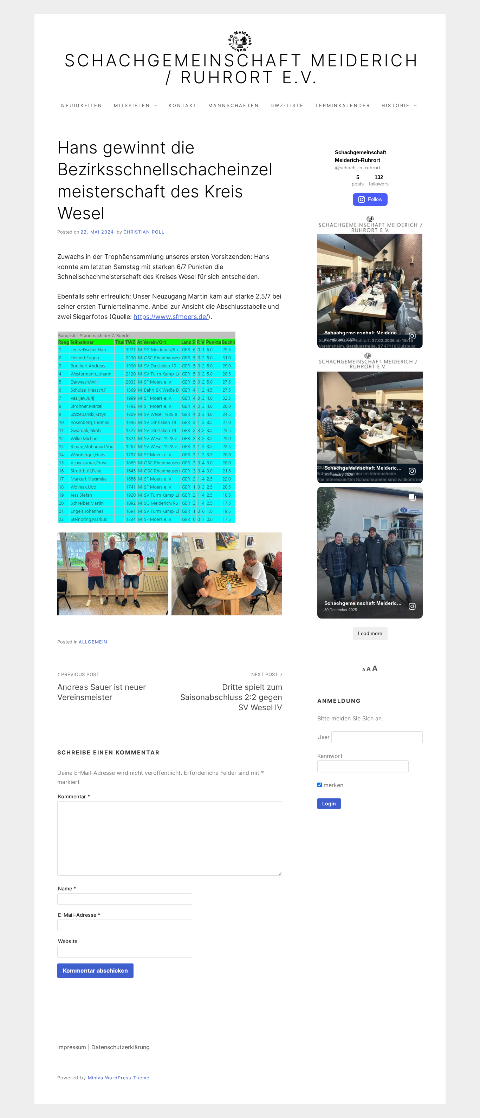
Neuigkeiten (82, 105)
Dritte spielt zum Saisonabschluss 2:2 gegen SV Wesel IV (231, 692)
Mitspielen (132, 105)
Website (67, 941)
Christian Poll (143, 232)
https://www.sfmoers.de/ (171, 316)
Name (67, 888)
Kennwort (330, 755)
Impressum (71, 1047)
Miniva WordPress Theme (118, 1077)
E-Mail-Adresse (79, 915)
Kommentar (74, 796)
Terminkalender (342, 105)
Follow (375, 199)
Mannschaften (233, 105)
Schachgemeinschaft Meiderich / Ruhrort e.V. (241, 69)
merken (332, 785)
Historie (396, 105)
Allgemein (93, 642)
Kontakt (183, 105)
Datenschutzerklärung (120, 1047)
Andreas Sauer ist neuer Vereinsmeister (101, 686)
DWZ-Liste (287, 105)
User (323, 736)
